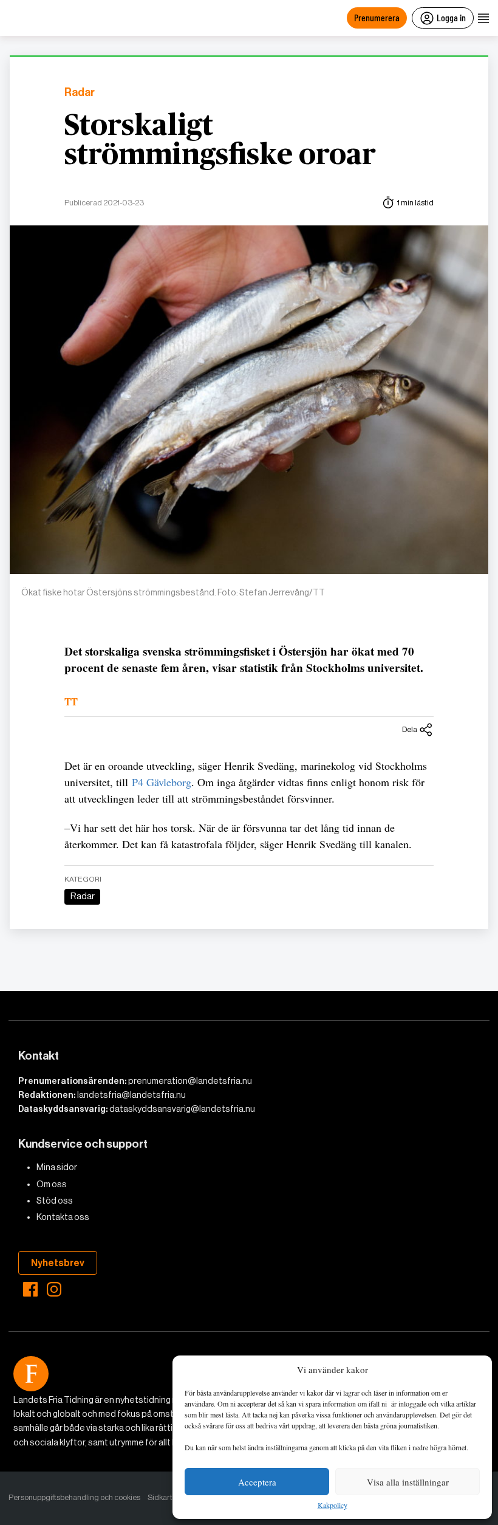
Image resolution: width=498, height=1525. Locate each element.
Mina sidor (56, 1167)
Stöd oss (54, 1200)
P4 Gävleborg (161, 782)
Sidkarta (162, 1497)
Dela (409, 729)
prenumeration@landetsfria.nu (190, 1081)
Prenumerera (377, 17)
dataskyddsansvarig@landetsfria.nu (182, 1109)
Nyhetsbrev (57, 1263)
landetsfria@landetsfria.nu (131, 1095)
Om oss (51, 1184)
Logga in (451, 17)
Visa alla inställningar (408, 1482)
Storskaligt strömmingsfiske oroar (220, 141)
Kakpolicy (332, 1505)
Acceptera (257, 1482)
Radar (79, 92)
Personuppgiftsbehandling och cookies (74, 1497)
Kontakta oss (62, 1217)
